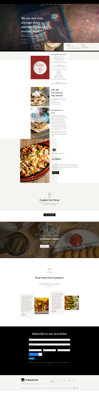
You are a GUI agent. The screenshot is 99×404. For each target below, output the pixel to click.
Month (30, 348)
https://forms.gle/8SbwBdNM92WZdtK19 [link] (59, 83)
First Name (30, 338)
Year (58, 348)
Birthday (30, 347)
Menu (51, 4)
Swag (55, 4)
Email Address (31, 342)
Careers (64, 4)
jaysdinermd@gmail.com (85, 47)
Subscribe (31, 358)
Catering (59, 4)
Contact (68, 4)
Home (42, 4)
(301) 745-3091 (83, 46)
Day (43, 348)
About (46, 4)
